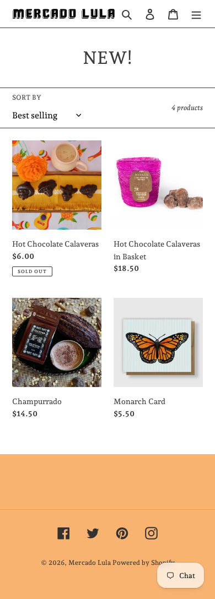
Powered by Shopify (143, 563)
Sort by (26, 97)
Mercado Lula (89, 563)
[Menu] (196, 14)
